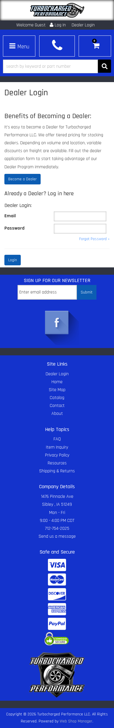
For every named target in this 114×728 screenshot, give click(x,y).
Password (14, 228)
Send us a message (57, 536)
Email (10, 216)
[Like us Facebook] (57, 323)
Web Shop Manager (76, 721)
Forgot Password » (94, 239)
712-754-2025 (57, 528)
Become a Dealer (22, 179)
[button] (57, 66)
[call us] (57, 45)
